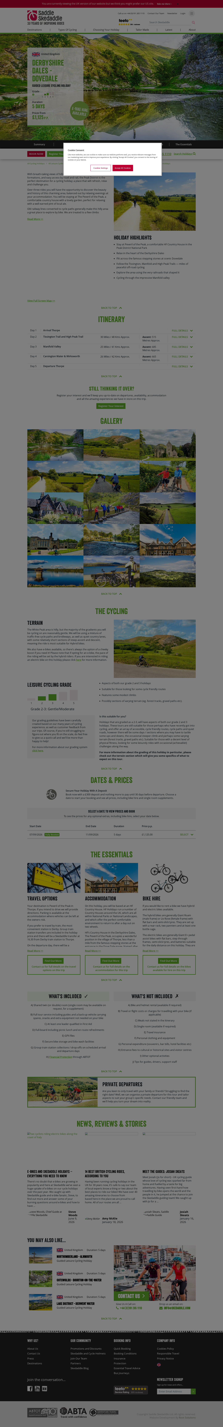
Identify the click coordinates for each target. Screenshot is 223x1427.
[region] (112, 159)
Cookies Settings (100, 168)
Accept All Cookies (123, 168)
